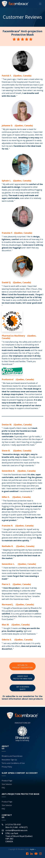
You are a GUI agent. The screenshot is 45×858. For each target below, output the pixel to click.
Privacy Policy (7, 767)
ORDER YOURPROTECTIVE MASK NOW (22, 677)
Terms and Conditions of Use (13, 763)
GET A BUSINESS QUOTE (22, 688)
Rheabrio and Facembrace (12, 756)
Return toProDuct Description (22, 666)
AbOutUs (5, 747)
